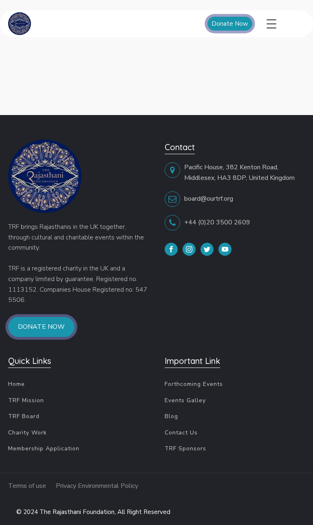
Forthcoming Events (194, 384)
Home (16, 384)
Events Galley (185, 400)
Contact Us (181, 433)
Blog (171, 416)
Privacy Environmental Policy (97, 485)
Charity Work (27, 433)
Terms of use (28, 485)
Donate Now (230, 24)
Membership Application (43, 448)
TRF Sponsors (185, 448)
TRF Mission (26, 400)
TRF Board (24, 416)
